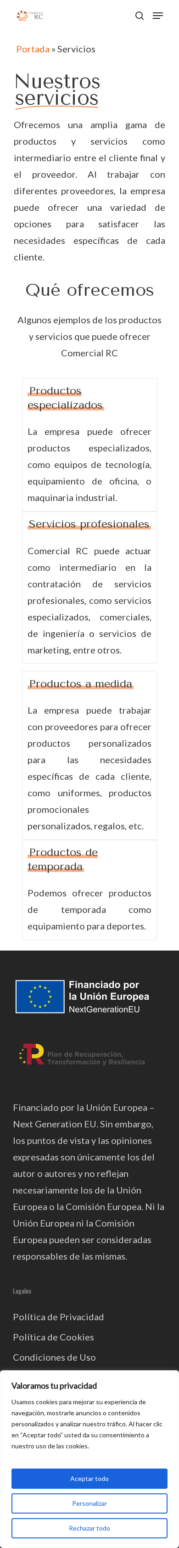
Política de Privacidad (58, 1316)
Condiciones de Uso (54, 1356)
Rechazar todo (89, 1528)
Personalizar (89, 1503)
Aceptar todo (89, 1478)
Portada (33, 48)
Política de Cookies (53, 1336)
